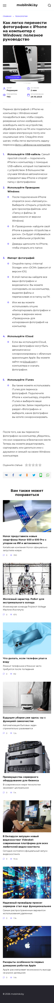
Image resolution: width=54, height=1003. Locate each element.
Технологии (13, 77)
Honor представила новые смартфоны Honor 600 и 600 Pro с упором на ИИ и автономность (24, 539)
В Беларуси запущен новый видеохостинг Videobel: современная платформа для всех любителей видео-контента (25, 841)
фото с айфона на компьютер (32, 144)
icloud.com (29, 361)
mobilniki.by (27, 5)
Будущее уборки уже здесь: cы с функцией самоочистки (24, 719)
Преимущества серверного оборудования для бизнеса (21, 779)
